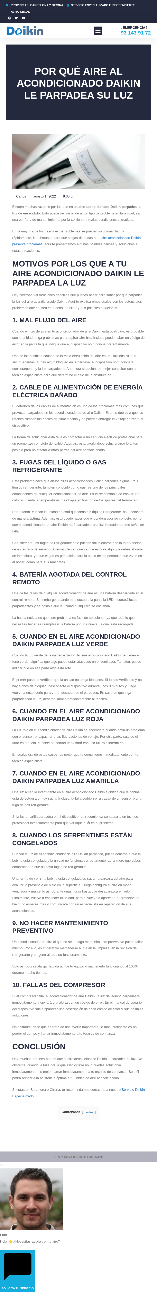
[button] (98, 31)
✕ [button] (1, 1165)
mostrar (89, 1112)
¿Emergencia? (134, 27)
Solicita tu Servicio (18, 1288)
